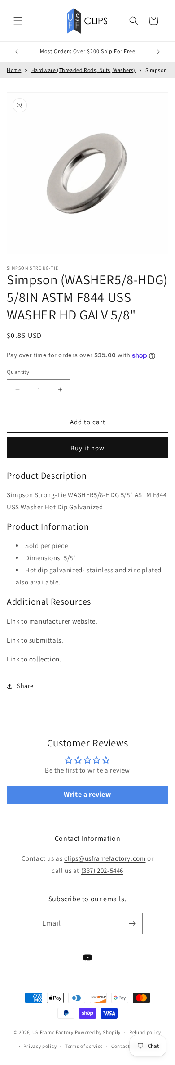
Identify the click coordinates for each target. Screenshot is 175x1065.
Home (14, 70)
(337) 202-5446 (102, 870)
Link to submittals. (35, 640)
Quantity (18, 372)
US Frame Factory (53, 1032)
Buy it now (87, 448)
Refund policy (145, 1032)
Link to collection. (34, 659)
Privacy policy (40, 1046)
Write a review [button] (87, 794)
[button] (18, 21)
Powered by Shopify (98, 1032)
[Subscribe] (132, 923)
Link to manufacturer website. (52, 621)
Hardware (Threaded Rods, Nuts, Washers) (83, 70)
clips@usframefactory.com (104, 858)
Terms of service (84, 1046)
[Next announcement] (158, 52)
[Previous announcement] (16, 52)
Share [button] (25, 686)
